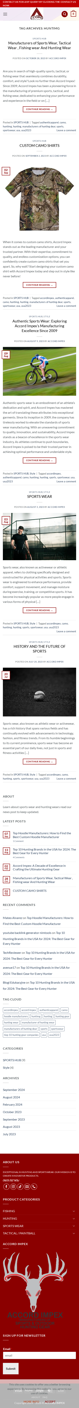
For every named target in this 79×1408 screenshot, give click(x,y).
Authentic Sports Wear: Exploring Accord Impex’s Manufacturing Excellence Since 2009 (39, 326)
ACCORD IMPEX (57, 58)
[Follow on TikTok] (20, 1186)
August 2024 (11, 1097)
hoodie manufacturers (16, 1016)
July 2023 (9, 1134)
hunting (17, 126)
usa (18, 130)
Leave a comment (66, 130)
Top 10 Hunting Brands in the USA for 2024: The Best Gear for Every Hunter (44, 851)
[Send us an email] (27, 1186)
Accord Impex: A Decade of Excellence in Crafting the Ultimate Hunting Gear (39, 867)
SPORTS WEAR (39, 496)
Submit (11, 1368)
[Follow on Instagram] (13, 1186)
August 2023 (11, 1126)
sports (60, 126)
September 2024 (14, 1089)
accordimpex (47, 298)
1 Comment (25, 841)
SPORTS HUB (39, 38)
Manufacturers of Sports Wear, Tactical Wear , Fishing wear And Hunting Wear (39, 45)
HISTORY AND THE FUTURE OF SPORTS (40, 648)
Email (7, 1349)
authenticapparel (49, 122)
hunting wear (11, 1022)
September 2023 (14, 1119)
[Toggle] (74, 1211)
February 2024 (12, 1104)
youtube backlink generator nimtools (27, 932)
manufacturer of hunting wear (38, 1022)
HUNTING (10, 1218)
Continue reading (39, 109)
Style (47, 316)
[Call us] (34, 1186)
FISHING (9, 1211)
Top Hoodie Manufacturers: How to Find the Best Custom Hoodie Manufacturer (42, 834)
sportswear (9, 130)
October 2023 (12, 1112)
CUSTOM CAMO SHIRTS (39, 145)
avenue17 (9, 967)
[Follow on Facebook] (6, 1186)
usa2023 (26, 130)
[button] (5, 14)
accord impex (28, 1010)
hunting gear (62, 1016)
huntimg (7, 126)
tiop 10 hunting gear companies (21, 1034)
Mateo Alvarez (12, 918)
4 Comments (22, 857)
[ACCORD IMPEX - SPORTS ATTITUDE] (36, 14)
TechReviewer (12, 952)
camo (63, 122)
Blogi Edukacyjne (14, 982)
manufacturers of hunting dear (38, 126)
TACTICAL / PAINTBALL (19, 1233)
